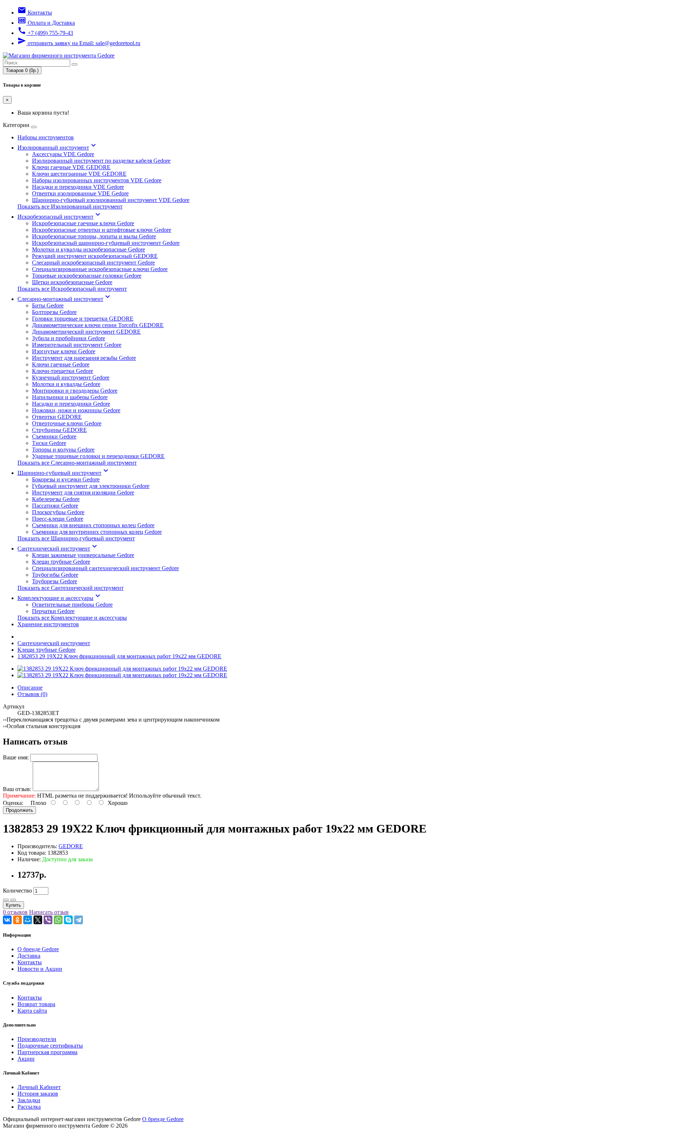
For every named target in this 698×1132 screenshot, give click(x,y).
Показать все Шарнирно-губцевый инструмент (76, 538)
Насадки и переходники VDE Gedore (78, 187)
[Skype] (68, 919)
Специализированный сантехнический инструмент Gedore (105, 568)
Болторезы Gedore (54, 312)
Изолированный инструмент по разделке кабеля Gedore (101, 161)
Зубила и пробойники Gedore (68, 338)
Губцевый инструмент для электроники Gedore (90, 486)
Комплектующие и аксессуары (59, 598)
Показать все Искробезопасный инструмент (72, 289)
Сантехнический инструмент (58, 548)
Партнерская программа (47, 1052)
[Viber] (48, 919)
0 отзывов (15, 912)
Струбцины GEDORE (59, 430)
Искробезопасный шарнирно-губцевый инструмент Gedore (106, 243)
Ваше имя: (16, 757)
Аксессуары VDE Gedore (63, 154)
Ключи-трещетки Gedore (62, 371)
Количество (17, 890)
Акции (26, 1059)
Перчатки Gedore (53, 611)
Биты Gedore (48, 305)
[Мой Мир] (27, 919)
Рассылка (29, 1107)
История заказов (37, 1094)
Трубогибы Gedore (55, 575)
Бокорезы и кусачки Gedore (66, 479)
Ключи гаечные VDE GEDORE (71, 167)
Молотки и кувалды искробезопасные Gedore (88, 249)
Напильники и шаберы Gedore (70, 397)
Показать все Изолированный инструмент (70, 206)
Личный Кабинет (39, 1087)
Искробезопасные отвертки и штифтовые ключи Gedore (101, 230)
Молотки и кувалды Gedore (66, 384)
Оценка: (13, 803)
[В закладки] (6, 900)
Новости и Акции (39, 969)
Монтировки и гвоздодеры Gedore (74, 391)
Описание (30, 687)
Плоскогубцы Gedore (58, 512)
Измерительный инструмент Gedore (76, 345)
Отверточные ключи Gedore (66, 423)
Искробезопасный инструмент (59, 217)
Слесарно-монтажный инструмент (64, 299)
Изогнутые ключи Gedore (63, 351)
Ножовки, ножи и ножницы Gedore (76, 410)
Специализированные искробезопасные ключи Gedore (100, 269)
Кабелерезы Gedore (56, 499)
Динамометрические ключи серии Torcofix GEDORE (98, 325)
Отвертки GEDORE (57, 417)
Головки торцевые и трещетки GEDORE (82, 318)
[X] (37, 919)
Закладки (28, 1100)
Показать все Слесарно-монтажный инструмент (77, 463)
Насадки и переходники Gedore (71, 404)
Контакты (29, 962)
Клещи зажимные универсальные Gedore (83, 555)
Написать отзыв (49, 912)
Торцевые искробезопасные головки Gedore (86, 276)
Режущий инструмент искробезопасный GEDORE (95, 256)
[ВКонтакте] (7, 919)
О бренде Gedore (38, 949)
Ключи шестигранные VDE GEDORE (79, 174)
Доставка (28, 956)
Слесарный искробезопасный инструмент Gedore (93, 262)
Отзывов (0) (32, 694)
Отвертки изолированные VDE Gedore (80, 193)
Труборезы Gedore (54, 581)
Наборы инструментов (45, 137)
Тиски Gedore (49, 443)
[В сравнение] (13, 900)
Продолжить (19, 810)
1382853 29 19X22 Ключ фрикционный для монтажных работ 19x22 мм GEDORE (119, 656)
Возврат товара (36, 1004)
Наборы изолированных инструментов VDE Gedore (96, 180)
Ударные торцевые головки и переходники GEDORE (98, 456)
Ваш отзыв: (17, 789)
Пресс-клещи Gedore (57, 519)
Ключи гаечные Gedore (60, 364)
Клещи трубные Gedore (61, 562)
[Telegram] (78, 919)
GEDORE (71, 846)
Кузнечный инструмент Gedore (70, 377)
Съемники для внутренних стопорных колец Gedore (97, 532)
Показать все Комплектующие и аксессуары (72, 618)
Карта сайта (32, 1011)
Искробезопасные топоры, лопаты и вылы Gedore (94, 236)
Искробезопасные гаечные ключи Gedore (83, 223)
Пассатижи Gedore (55, 506)
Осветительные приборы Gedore (72, 604)
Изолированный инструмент (57, 147)
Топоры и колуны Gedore (63, 449)
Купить (13, 905)
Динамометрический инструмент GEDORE (86, 332)
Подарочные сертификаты (50, 1045)
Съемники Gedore (54, 436)
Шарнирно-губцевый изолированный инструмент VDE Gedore (110, 200)
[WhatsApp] (58, 919)
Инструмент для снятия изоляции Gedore (83, 492)
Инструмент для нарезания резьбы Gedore (84, 358)
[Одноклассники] (17, 919)
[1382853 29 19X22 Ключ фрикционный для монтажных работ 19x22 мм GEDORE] (122, 669)
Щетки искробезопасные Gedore (72, 282)
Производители (36, 1039)
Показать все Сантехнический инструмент (70, 588)
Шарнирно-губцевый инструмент (63, 473)
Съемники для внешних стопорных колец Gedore (93, 525)
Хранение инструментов (48, 624)
